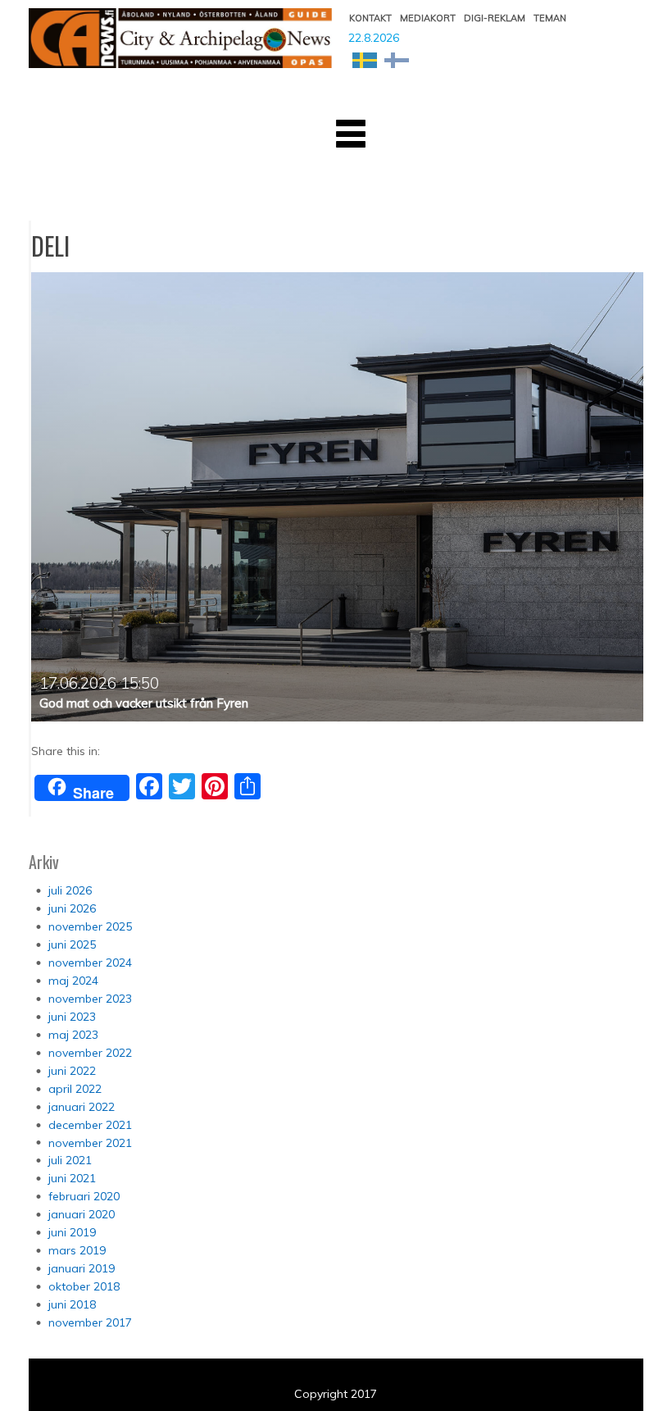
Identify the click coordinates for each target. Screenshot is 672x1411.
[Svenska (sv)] (364, 59)
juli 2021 (70, 1160)
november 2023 (90, 998)
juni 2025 (72, 944)
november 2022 (90, 1052)
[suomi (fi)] (396, 59)
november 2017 (90, 1322)
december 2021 (90, 1124)
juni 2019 (72, 1232)
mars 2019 (77, 1250)
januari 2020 (81, 1214)
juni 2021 (72, 1178)
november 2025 (90, 926)
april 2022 (75, 1088)
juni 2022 (72, 1070)
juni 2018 (72, 1304)
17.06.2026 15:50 (99, 683)
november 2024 (90, 962)
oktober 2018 (84, 1286)
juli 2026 (70, 890)
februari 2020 (84, 1196)
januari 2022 (81, 1106)
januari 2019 (81, 1268)
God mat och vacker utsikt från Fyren (143, 703)
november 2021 (90, 1143)
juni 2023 (72, 1016)
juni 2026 (72, 908)
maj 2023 (73, 1034)
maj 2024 (73, 980)
